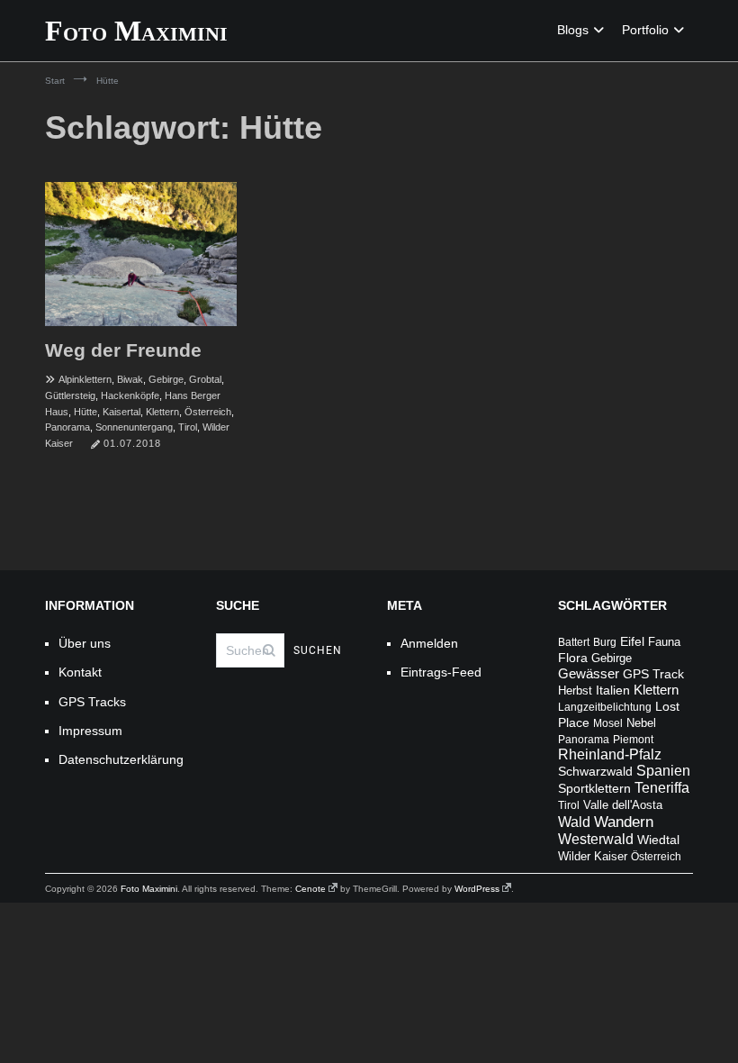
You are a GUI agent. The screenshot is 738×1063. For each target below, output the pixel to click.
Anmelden (429, 643)
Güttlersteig (70, 395)
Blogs (573, 30)
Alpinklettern (85, 379)
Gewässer (588, 673)
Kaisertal (121, 411)
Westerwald (596, 839)
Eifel (632, 642)
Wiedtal (658, 839)
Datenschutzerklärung (119, 759)
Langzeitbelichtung (605, 707)
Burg (604, 642)
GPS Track (653, 674)
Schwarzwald (595, 771)
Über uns (84, 643)
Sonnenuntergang (134, 427)
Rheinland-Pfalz (610, 754)
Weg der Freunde (123, 350)
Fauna (664, 642)
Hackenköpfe (130, 395)
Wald (574, 822)
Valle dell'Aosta (622, 805)
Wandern (623, 822)
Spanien (663, 770)
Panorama (67, 427)
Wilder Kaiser (592, 856)
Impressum (90, 730)
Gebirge (166, 379)
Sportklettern (594, 788)
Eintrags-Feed (441, 672)
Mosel (608, 723)
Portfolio (645, 30)
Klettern (162, 411)
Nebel (641, 723)
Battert (574, 642)
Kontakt (80, 672)
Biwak (130, 379)
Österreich (207, 411)
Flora (573, 657)
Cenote (310, 889)
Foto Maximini (136, 30)
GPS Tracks (92, 702)
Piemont (633, 739)
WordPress (477, 889)
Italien (613, 690)
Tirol (187, 427)
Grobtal (205, 379)
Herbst (575, 691)
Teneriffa (661, 787)
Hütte (85, 411)
